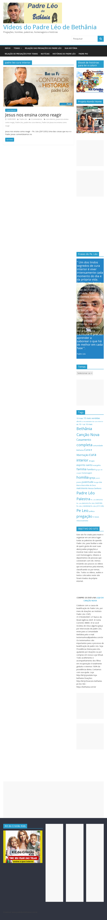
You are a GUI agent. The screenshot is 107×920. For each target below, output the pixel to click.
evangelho (97, 465)
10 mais (79, 418)
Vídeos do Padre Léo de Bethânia (50, 27)
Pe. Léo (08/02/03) (97, 500)
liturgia (96, 482)
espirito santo (84, 465)
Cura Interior (11, 110)
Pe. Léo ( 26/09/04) (83, 506)
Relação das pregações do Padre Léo (43, 48)
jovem (98, 478)
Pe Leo (82, 510)
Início (7, 48)
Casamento (83, 439)
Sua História (71, 48)
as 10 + (79, 424)
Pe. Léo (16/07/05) (95, 503)
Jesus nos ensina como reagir (33, 115)
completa (84, 444)
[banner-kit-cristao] (90, 71)
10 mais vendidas (92, 418)
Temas (17, 48)
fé (95, 470)
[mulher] (22, 831)
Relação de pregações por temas (21, 53)
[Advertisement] (90, 153)
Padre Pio (83, 53)
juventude (87, 481)
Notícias (45, 53)
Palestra (83, 498)
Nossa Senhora (94, 488)
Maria (78, 485)
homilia (82, 477)
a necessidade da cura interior (92, 421)
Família (90, 469)
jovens (78, 482)
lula (100, 482)
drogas (92, 461)
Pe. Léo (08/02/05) (82, 503)
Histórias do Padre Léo (64, 53)
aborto (79, 421)
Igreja (92, 477)
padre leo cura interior (32, 122)
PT (93, 517)
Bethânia (84, 428)
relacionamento (82, 521)
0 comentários (36, 119)
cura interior (50, 119)
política (91, 511)
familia (81, 469)
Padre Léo (24, 119)
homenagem (87, 473)
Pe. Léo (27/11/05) (97, 506)
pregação (84, 516)
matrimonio (82, 488)
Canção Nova (87, 434)
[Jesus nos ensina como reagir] (38, 68)
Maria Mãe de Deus (88, 485)
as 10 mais (87, 424)
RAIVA (97, 517)
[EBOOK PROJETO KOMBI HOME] (90, 107)
